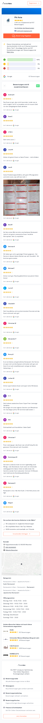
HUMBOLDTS (14, 654)
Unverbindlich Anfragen (20, 534)
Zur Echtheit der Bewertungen (24, 28)
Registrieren (33, 3)
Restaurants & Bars (9, 582)
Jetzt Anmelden (21, 716)
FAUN (11, 630)
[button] (21, 564)
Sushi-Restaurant (9, 584)
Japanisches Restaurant (11, 593)
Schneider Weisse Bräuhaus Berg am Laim (24, 638)
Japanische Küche (23, 582)
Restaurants (21, 587)
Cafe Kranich (14, 646)
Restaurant (30, 587)
